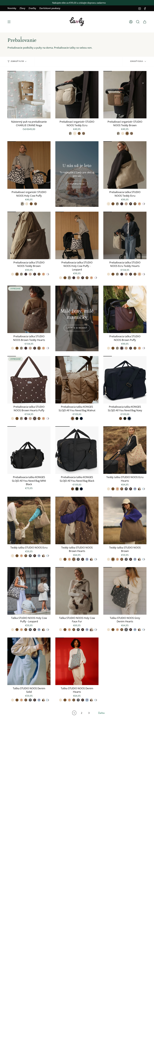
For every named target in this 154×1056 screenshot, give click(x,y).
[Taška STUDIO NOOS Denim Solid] (29, 661)
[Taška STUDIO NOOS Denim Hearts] (77, 661)
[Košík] (144, 22)
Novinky (12, 8)
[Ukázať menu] (9, 22)
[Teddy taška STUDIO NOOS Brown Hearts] (77, 520)
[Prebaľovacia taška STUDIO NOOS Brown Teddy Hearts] (29, 309)
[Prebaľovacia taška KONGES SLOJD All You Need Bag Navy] (124, 380)
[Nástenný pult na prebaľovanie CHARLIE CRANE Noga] (29, 95)
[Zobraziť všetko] (144, 204)
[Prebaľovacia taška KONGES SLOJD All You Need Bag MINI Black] (29, 450)
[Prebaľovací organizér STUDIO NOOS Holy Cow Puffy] (29, 165)
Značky (32, 8)
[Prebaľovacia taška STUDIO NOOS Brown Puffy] (124, 309)
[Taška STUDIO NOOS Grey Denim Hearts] (124, 591)
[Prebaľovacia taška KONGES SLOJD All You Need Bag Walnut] (77, 380)
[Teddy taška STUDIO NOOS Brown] (124, 520)
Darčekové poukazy (49, 8)
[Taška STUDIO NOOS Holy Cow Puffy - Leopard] (29, 591)
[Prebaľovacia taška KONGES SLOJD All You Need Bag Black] (77, 450)
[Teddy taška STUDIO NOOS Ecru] (29, 520)
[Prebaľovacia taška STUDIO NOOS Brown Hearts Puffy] (29, 380)
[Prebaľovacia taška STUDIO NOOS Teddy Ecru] (124, 165)
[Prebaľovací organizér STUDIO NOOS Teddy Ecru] (77, 95)
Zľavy (22, 8)
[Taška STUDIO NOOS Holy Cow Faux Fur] (77, 591)
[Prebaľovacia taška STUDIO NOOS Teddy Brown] (29, 235)
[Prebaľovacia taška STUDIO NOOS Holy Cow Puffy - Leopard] (77, 235)
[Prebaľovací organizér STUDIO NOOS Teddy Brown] (124, 95)
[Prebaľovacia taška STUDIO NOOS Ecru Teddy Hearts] (124, 235)
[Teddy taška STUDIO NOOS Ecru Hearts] (124, 450)
